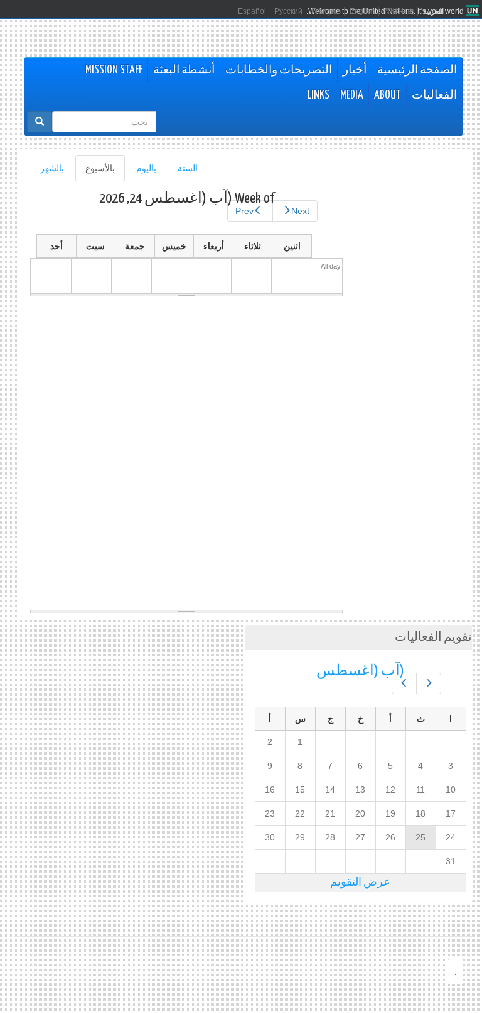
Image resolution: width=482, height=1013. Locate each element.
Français (326, 11)
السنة (188, 168)
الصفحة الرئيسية (417, 70)
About (387, 95)
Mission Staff (113, 70)
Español (252, 11)
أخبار (355, 70)
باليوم (146, 168)
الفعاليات (434, 95)
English (362, 11)
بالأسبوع (95, 172)
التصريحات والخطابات (278, 70)
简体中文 (399, 11)
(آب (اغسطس (360, 671)
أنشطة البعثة (184, 70)
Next (300, 211)
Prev (244, 211)
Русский (288, 11)
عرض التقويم (360, 882)
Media (351, 95)
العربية (433, 11)
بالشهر (52, 168)
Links (318, 95)
